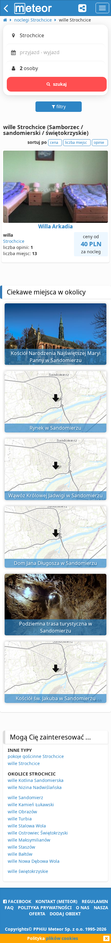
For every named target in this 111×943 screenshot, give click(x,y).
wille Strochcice (24, 763)
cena (54, 142)
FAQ (9, 907)
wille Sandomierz (25, 797)
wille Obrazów (22, 812)
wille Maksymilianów (29, 840)
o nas (82, 907)
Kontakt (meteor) (56, 901)
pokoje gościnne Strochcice (36, 756)
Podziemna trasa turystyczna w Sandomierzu (55, 627)
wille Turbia (20, 819)
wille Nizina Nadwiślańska (35, 787)
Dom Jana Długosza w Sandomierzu (55, 563)
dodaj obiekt (65, 914)
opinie (99, 142)
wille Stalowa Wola (27, 826)
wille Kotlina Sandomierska (36, 780)
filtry (60, 106)
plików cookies (62, 938)
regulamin (95, 901)
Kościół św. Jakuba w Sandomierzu (56, 698)
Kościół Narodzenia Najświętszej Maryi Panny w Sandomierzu (56, 357)
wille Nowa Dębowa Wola (34, 861)
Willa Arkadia (55, 226)
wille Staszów (21, 847)
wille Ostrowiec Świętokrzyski (38, 833)
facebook (19, 901)
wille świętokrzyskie (28, 871)
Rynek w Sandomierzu (55, 427)
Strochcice (13, 241)
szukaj (60, 84)
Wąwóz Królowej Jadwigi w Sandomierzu (55, 495)
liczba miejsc (76, 142)
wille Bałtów (20, 854)
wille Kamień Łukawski (31, 804)
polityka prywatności (45, 907)
